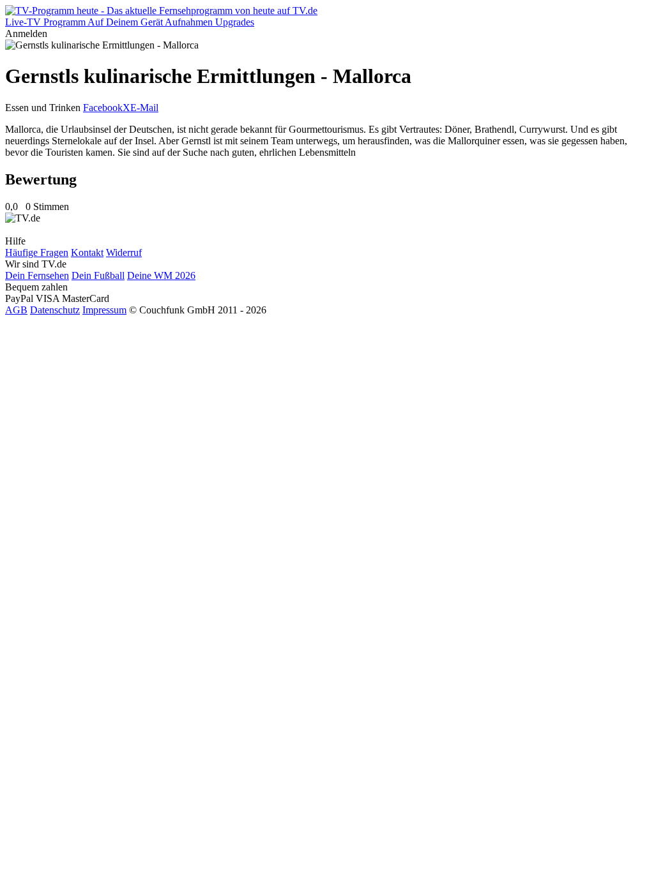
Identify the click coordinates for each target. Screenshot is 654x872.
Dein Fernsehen (37, 275)
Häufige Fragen (36, 252)
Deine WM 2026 (161, 275)
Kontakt (87, 252)
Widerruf (124, 252)
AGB (16, 309)
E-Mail (144, 107)
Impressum (104, 309)
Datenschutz (55, 309)
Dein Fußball (98, 275)
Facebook (103, 107)
